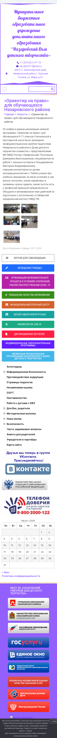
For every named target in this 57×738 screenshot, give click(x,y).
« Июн (5, 572)
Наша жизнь (14, 418)
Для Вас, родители (18, 408)
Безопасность (15, 423)
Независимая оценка (19, 387)
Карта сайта (14, 444)
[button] (4, 89)
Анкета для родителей (21, 434)
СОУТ (10, 392)
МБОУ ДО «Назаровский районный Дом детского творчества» (26, 590)
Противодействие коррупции (25, 377)
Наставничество (17, 397)
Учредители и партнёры (21, 439)
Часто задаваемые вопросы (24, 429)
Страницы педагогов (20, 382)
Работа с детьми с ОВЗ (21, 403)
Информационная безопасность (26, 371)
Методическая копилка (21, 413)
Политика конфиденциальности (21, 576)
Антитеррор (14, 366)
